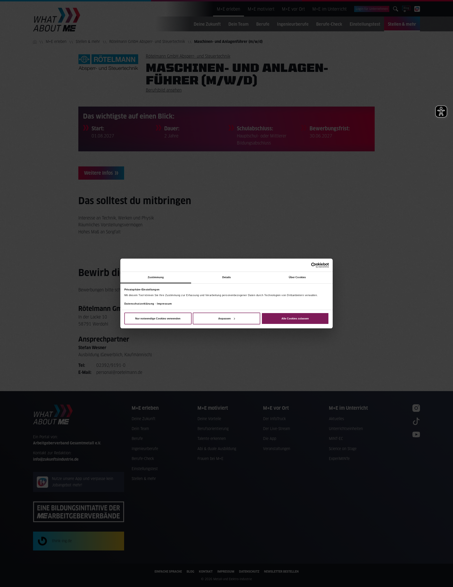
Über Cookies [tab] (297, 277)
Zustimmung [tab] (156, 277)
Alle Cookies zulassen (295, 318)
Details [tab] (226, 277)
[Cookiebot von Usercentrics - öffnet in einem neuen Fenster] (308, 265)
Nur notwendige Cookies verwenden (157, 318)
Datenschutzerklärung (139, 303)
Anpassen (224, 318)
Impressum (164, 303)
